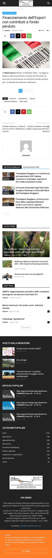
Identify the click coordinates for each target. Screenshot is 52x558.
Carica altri (25, 327)
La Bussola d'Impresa (10, 101)
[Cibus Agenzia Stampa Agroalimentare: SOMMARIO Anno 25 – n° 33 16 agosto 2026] (8, 405)
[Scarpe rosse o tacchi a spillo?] (8, 351)
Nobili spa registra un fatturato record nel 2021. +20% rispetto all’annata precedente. (32, 264)
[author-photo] (26, 152)
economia (12, 98)
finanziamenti (22, 98)
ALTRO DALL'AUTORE (31, 167)
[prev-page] (3, 213)
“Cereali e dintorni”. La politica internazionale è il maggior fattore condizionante (30, 374)
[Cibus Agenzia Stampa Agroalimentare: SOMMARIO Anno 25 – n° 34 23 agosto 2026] (8, 394)
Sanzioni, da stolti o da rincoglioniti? (29, 274)
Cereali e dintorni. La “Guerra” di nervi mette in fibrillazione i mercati (14, 128)
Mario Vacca (23, 101)
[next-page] (7, 213)
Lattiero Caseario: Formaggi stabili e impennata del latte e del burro (38, 128)
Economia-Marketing (16, 9)
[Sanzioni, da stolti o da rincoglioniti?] (7, 276)
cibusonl (7, 30)
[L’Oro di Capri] (8, 363)
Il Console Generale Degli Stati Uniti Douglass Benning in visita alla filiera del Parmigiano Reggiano (32, 190)
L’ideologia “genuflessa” (13, 319)
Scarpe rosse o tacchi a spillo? (28, 348)
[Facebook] (12, 35)
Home (4, 9)
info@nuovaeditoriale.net (30, 526)
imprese (32, 98)
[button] (4, 3)
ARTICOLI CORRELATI (12, 167)
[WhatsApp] (29, 35)
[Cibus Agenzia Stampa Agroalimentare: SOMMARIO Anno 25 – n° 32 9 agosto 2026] (8, 417)
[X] (18, 35)
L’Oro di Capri (21, 360)
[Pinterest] (23, 35)
